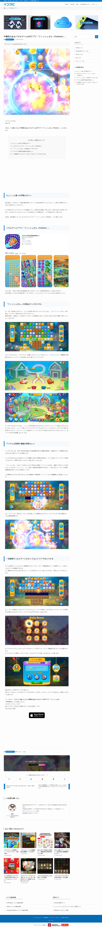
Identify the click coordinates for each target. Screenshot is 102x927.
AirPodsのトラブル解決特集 (15, 902)
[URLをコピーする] (64, 779)
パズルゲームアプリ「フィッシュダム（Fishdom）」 (28, 146)
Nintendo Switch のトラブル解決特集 (17, 910)
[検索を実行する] (96, 36)
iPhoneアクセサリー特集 (61, 910)
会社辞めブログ (26, 813)
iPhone (79, 54)
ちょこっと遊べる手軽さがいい (22, 143)
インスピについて (38, 917)
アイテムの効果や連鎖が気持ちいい (23, 151)
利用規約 (46, 917)
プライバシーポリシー (55, 917)
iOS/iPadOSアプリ (9, 39)
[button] (9, 779)
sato (12, 814)
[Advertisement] (37, 174)
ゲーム (19, 751)
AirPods (79, 47)
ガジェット (80, 61)
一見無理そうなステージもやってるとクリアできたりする (29, 154)
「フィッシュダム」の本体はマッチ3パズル (25, 148)
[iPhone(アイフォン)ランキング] (56, 925)
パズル (24, 751)
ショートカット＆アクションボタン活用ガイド (67, 906)
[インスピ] (9, 4)
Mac (78, 57)
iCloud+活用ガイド (59, 902)
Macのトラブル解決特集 (14, 906)
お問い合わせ (65, 917)
